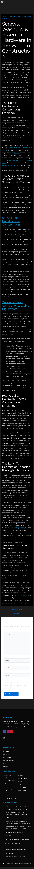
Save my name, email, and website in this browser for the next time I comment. (17, 685)
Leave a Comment (8, 17)
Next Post (17, 613)
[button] (31, 4)
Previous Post (17, 609)
